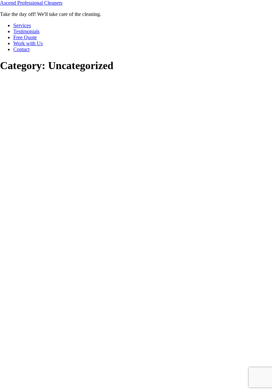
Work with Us (28, 43)
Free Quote (25, 37)
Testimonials (26, 31)
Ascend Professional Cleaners (31, 3)
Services (22, 25)
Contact (21, 49)
